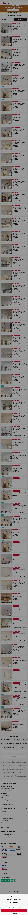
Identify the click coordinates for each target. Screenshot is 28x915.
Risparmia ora (14, 910)
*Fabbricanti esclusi (14, 913)
